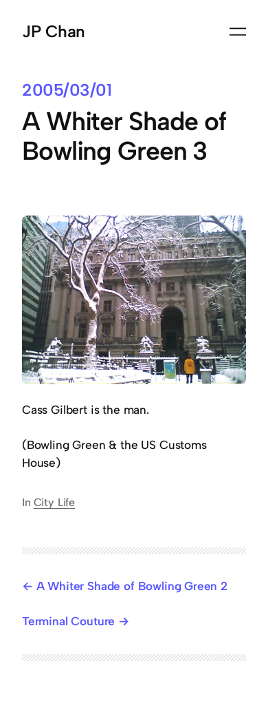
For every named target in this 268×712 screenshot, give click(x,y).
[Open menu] (238, 31)
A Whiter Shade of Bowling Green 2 (131, 586)
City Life (54, 502)
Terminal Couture (68, 621)
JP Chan (53, 31)
